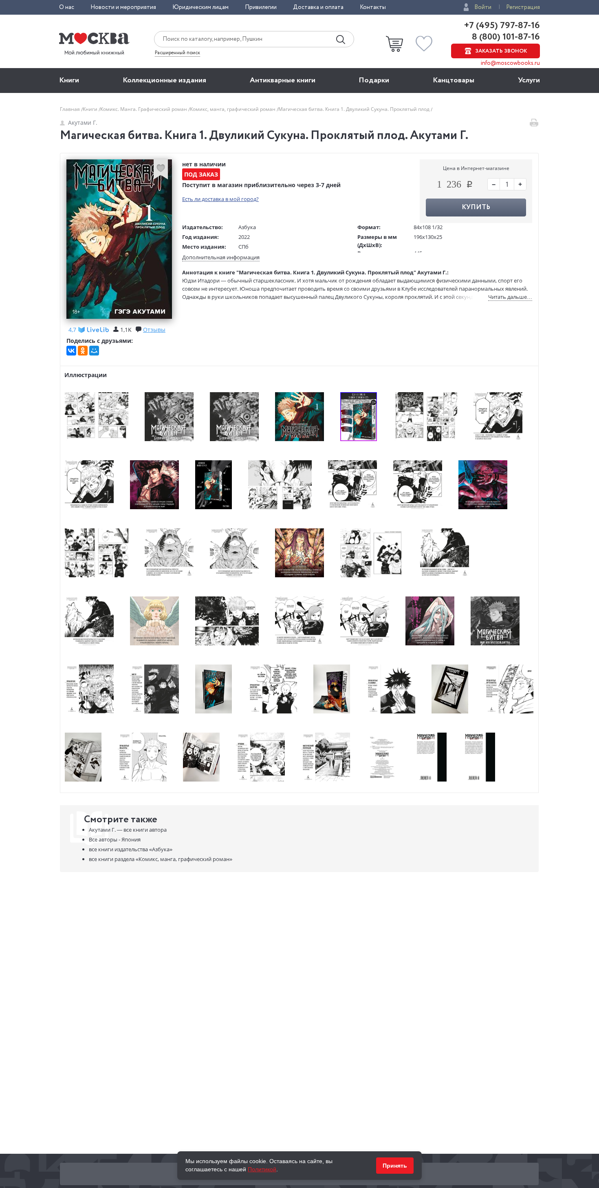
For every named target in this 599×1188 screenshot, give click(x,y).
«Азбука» (130, 849)
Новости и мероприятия (123, 7)
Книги (69, 80)
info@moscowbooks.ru (510, 63)
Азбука (247, 227)
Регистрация (523, 7)
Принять (395, 1165)
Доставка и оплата (318, 7)
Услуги (529, 80)
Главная (70, 109)
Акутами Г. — (128, 829)
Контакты (373, 7)
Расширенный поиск (177, 53)
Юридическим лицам (200, 7)
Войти (482, 7)
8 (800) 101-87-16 (505, 37)
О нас (66, 7)
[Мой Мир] (94, 351)
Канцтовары (453, 80)
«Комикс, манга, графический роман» (160, 859)
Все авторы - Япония (115, 839)
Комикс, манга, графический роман (233, 109)
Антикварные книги (282, 80)
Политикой (262, 1169)
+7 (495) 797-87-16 (502, 26)
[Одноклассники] (83, 351)
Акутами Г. (82, 122)
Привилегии (261, 7)
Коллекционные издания (164, 80)
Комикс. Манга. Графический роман (144, 109)
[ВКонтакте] (71, 351)
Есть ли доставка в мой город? (220, 199)
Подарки (374, 80)
